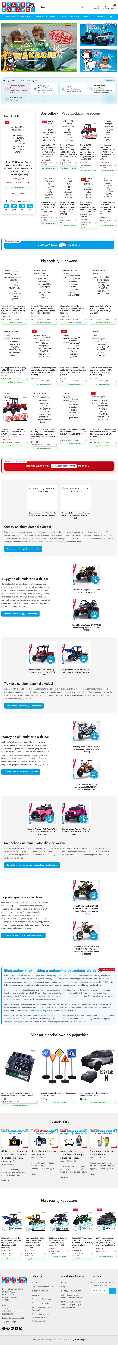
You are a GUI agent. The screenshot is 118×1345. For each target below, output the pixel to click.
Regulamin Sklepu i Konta (42, 1287)
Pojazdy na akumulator (71, 1291)
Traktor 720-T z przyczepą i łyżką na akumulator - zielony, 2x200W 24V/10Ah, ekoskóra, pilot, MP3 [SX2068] (43, 371)
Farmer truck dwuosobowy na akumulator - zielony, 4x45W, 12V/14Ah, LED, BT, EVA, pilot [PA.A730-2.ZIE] (101, 371)
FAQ (63, 1287)
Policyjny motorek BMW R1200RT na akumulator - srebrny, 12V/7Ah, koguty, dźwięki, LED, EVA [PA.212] (68, 208)
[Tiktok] (16, 1328)
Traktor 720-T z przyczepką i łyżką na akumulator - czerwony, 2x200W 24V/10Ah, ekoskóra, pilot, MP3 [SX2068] (103, 432)
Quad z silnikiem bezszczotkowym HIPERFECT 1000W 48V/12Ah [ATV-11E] (75, 515)
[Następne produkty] (111, 1065)
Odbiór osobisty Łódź (40, 1321)
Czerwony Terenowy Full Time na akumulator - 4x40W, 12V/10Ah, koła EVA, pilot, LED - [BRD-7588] (107, 208)
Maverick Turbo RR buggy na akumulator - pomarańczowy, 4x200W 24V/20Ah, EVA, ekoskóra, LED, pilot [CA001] (49, 150)
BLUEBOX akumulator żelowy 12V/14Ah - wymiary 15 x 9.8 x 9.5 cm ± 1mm (95, 1094)
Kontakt (35, 1283)
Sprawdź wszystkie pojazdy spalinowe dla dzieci (23, 935)
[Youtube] (12, 1328)
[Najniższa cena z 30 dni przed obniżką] (28, 182)
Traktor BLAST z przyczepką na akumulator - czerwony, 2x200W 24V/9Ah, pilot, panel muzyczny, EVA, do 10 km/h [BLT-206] (88, 152)
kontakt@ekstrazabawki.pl (13, 1318)
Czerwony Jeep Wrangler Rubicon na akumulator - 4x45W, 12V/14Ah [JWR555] (76, 831)
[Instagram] (8, 1328)
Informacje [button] (37, 1276)
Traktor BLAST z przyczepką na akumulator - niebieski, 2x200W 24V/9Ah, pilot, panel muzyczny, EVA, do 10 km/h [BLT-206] (13, 309)
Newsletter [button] (96, 1276)
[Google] (20, 1328)
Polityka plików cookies (41, 1299)
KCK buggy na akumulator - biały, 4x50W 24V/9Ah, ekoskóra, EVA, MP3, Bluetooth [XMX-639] (13, 370)
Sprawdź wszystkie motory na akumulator (21, 772)
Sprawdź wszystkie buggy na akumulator (20, 614)
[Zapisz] (112, 1291)
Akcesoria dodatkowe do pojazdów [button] (59, 1034)
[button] (111, 17)
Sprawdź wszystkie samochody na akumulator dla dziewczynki (32, 865)
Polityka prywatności (40, 1303)
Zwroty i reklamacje (40, 1291)
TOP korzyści (109, 80)
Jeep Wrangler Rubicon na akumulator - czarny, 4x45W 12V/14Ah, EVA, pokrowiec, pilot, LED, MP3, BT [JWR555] (108, 152)
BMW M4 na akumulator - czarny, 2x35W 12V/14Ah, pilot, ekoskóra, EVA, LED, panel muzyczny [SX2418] (73, 371)
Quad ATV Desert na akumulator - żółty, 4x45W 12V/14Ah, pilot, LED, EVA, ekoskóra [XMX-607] (48, 207)
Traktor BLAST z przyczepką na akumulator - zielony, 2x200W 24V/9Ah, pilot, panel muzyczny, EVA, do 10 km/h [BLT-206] (43, 309)
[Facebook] (4, 1328)
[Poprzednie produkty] (6, 1065)
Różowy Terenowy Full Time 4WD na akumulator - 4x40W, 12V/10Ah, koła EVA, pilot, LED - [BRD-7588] (73, 431)
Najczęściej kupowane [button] (59, 1200)
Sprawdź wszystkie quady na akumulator (23, 549)
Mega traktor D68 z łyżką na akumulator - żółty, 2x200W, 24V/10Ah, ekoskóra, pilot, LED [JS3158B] (101, 309)
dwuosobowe (36, 1011)
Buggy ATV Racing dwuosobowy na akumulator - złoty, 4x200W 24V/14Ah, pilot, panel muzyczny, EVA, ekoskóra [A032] (68, 150)
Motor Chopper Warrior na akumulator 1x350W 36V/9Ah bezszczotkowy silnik (86, 786)
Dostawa (35, 1295)
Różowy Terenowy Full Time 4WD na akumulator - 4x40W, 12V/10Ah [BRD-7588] (42, 831)
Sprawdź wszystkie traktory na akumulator (24, 706)
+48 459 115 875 (9, 1322)
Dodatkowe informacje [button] (72, 1276)
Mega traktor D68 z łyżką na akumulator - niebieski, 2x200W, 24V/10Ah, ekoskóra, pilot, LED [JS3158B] (72, 309)
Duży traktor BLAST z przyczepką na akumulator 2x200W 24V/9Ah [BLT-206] (42, 672)
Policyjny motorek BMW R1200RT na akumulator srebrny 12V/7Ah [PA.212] (86, 749)
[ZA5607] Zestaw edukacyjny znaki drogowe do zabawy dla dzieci (19, 1094)
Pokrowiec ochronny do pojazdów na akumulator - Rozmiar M (54, 1094)
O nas (63, 1283)
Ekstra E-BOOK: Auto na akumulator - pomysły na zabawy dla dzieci (71, 1304)
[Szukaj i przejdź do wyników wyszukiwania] (82, 7)
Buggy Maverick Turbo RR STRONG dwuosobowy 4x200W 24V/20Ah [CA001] (86, 627)
